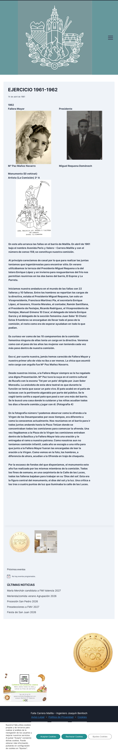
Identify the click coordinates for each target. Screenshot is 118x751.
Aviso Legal (37, 717)
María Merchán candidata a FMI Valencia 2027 (34, 590)
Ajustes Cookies (100, 736)
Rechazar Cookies (74, 736)
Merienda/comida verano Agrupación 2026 (32, 596)
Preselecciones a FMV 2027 (23, 606)
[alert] (59, 576)
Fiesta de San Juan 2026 (21, 612)
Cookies (82, 717)
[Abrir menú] (110, 37)
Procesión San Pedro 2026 (22, 601)
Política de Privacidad (61, 717)
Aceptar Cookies (48, 736)
